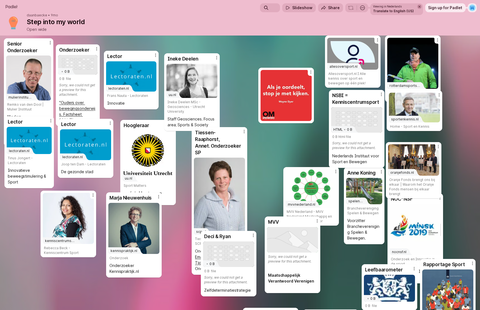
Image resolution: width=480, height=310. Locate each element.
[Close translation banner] (419, 6)
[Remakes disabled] (350, 7)
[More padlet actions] (362, 7)
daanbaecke (37, 15)
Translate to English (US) (393, 11)
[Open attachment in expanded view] (286, 95)
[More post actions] (253, 235)
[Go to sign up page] (472, 7)
